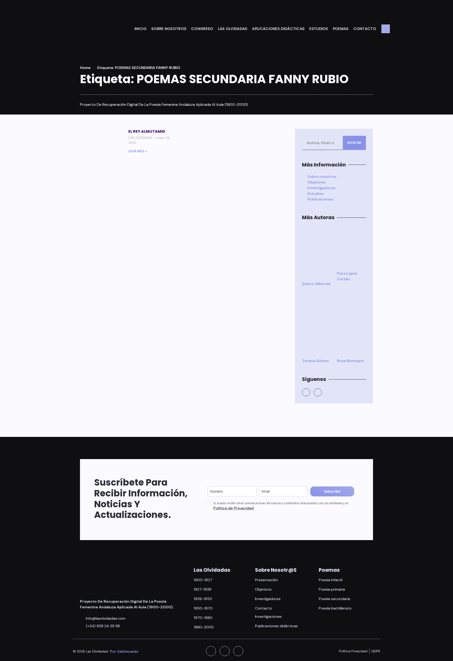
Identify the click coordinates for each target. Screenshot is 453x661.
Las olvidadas (232, 28)
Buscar (354, 143)
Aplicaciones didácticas (278, 28)
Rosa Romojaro (350, 360)
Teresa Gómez (315, 360)
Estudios (318, 28)
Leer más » (137, 151)
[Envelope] (238, 651)
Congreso (202, 28)
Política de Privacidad (233, 508)
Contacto (364, 28)
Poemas (341, 28)
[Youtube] (318, 392)
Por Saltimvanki (124, 651)
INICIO (140, 28)
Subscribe (332, 491)
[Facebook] (306, 392)
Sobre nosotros (168, 28)
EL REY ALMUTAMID (146, 131)
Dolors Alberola (316, 283)
